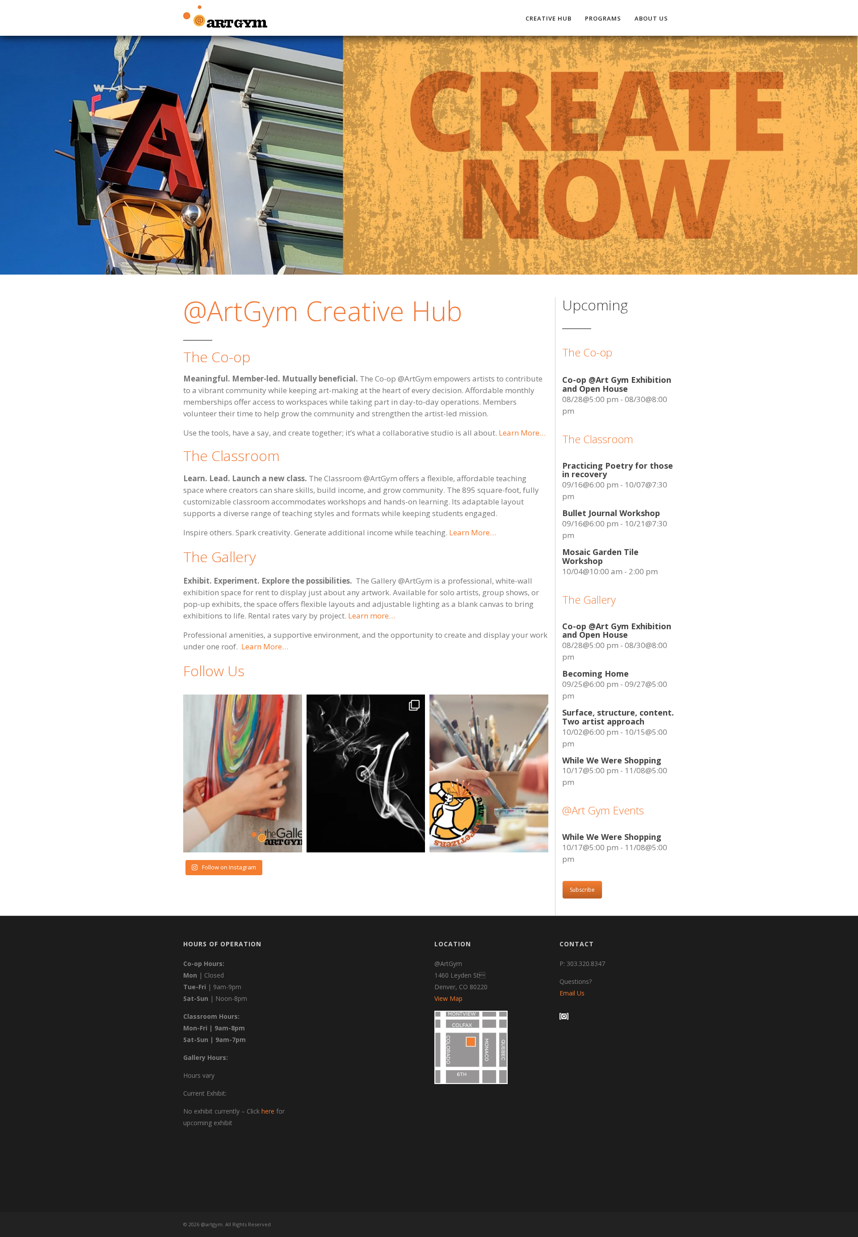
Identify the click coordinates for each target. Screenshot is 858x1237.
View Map (448, 998)
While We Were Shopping (611, 760)
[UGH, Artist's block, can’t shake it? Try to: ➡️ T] (242, 773)
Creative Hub (549, 18)
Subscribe (582, 890)
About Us (651, 18)
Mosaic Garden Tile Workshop (600, 556)
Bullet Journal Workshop (611, 513)
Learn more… (371, 615)
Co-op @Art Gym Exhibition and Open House (616, 384)
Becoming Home (595, 673)
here (267, 1111)
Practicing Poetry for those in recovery (617, 470)
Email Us (572, 993)
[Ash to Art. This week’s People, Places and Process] (366, 773)
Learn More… (264, 646)
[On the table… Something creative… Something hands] (488, 773)
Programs (603, 18)
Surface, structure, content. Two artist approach (618, 717)
